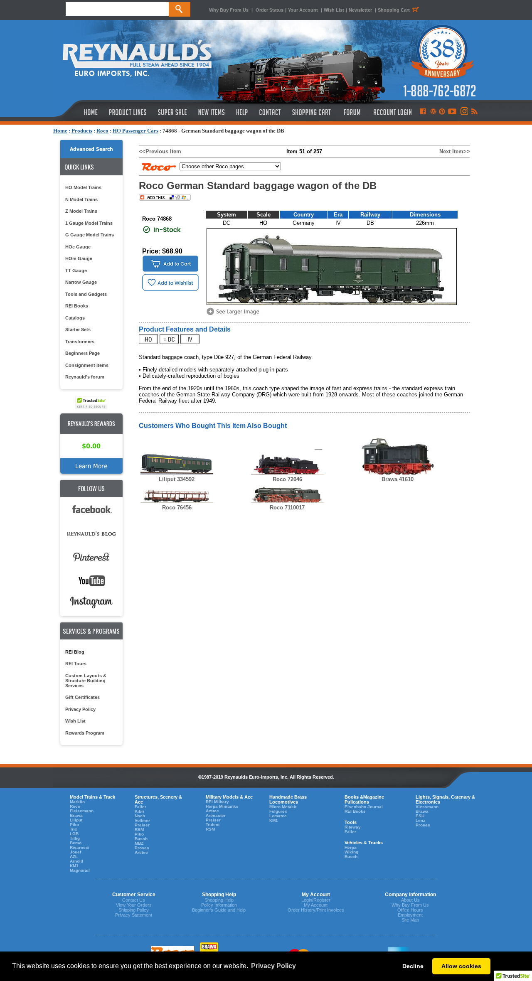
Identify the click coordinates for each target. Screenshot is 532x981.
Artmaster (216, 815)
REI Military (217, 801)
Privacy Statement (133, 914)
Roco (102, 131)
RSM (139, 829)
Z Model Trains (81, 211)
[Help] (243, 112)
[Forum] (352, 112)
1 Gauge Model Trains (89, 223)
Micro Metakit (282, 806)
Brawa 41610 (398, 479)
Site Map (410, 919)
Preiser (142, 825)
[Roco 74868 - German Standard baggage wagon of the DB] (234, 314)
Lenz (420, 820)
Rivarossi (79, 847)
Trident (212, 824)
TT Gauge (76, 270)
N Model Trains (81, 199)
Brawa (76, 815)
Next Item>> (454, 151)
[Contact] (270, 112)
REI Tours (75, 663)
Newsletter (360, 9)
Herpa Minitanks (222, 806)
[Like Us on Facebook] (422, 112)
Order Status (269, 9)
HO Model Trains (83, 187)
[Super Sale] (172, 112)
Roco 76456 (177, 507)
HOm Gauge (78, 258)
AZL (74, 856)
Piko (74, 824)
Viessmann (427, 806)
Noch (140, 816)
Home (60, 131)
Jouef (75, 852)
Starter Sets (78, 329)
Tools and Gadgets (86, 294)
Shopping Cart (394, 9)
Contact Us (133, 899)
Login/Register (315, 899)
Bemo (75, 843)
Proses (142, 848)
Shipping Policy (133, 909)
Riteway (353, 827)
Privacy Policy (80, 709)
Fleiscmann (82, 811)
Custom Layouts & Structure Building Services (85, 680)
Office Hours (410, 909)
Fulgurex (278, 811)
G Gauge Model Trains (89, 234)
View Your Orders (134, 904)
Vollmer (142, 820)
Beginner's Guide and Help (219, 909)
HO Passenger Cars (135, 131)
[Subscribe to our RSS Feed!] (474, 112)
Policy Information (219, 904)
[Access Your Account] (391, 112)
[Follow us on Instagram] (463, 112)
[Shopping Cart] (311, 112)
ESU (420, 816)
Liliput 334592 (177, 479)
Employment (410, 914)
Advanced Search (91, 149)
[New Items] (212, 112)
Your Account (303, 9)
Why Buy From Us (229, 9)
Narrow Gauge (81, 282)
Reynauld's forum (84, 376)
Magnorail (80, 870)
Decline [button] (413, 966)
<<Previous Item (160, 151)
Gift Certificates (82, 697)
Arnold (76, 861)
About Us (410, 899)
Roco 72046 (287, 479)
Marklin (77, 801)
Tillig (75, 838)
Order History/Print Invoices (316, 909)
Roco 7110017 (287, 507)
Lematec (278, 816)
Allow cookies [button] (461, 966)
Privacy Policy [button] (273, 965)
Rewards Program (84, 732)
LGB (74, 833)
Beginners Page (82, 353)
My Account (316, 904)
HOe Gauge (78, 246)
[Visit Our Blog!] (433, 112)
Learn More (91, 466)
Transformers (79, 341)
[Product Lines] (128, 112)
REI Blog (74, 651)
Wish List (334, 9)
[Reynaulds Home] (78, 112)
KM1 (74, 865)
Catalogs (75, 317)
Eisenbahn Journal (364, 806)
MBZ (139, 843)
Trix (73, 829)
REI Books (76, 305)
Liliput (76, 820)
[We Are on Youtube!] (452, 112)
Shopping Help (219, 899)
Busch (141, 838)
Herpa (351, 847)
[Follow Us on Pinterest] (442, 112)
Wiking (351, 852)
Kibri (139, 811)
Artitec (141, 852)
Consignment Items (86, 365)
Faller (140, 806)
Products (81, 131)
